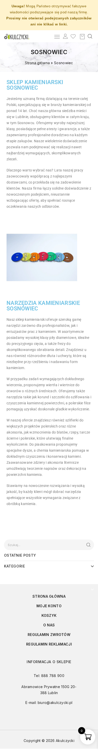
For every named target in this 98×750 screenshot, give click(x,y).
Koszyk (49, 615)
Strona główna (37, 63)
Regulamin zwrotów (49, 634)
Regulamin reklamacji (49, 644)
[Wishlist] (73, 36)
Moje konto (49, 606)
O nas (49, 625)
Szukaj (88, 545)
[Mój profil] (65, 36)
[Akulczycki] (16, 36)
